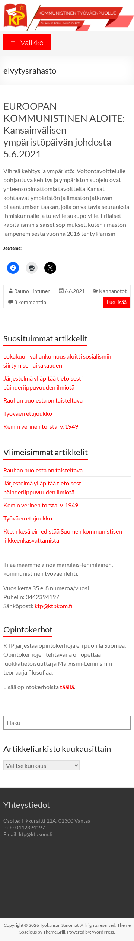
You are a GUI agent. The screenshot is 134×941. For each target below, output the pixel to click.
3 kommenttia (30, 302)
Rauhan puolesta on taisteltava (43, 400)
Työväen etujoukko (27, 413)
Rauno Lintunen (32, 291)
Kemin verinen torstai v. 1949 (40, 426)
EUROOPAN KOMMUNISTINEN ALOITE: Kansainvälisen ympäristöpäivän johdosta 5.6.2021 (64, 130)
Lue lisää (117, 302)
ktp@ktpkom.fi (53, 605)
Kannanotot (113, 291)
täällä (67, 686)
